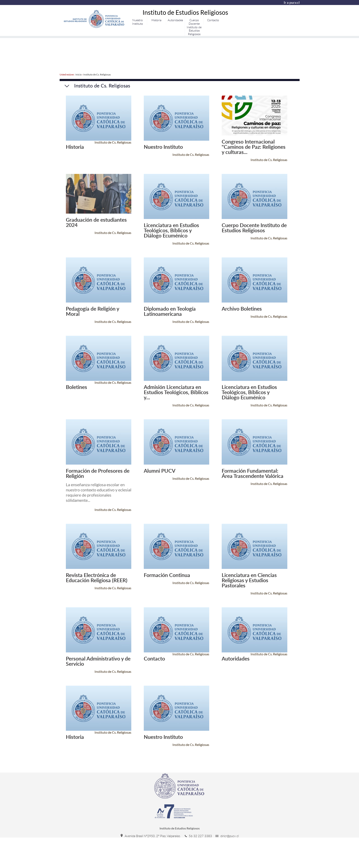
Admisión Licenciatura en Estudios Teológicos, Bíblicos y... (176, 392)
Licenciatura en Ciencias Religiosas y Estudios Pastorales (249, 580)
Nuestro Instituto (137, 22)
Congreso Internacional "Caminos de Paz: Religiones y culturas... (253, 147)
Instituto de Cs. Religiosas (97, 74)
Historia (156, 20)
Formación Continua (167, 575)
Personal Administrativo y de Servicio (98, 661)
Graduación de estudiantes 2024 (96, 222)
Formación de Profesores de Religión (97, 473)
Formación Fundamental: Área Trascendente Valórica (252, 473)
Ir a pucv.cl (292, 2)
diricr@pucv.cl (229, 836)
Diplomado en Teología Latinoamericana (170, 311)
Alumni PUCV (159, 470)
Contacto (213, 20)
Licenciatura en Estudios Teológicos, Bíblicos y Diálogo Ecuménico (171, 230)
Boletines (76, 387)
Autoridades (175, 20)
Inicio (78, 74)
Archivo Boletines (242, 308)
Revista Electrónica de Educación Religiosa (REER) (96, 577)
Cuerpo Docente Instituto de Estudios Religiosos (194, 27)
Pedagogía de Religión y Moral (92, 311)
